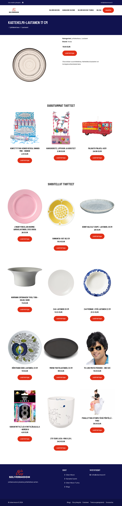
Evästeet (86, 502)
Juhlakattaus (15, 27)
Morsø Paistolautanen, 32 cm (61, 368)
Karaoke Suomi (68, 10)
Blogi (99, 10)
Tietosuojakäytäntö (97, 502)
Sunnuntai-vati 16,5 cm (61, 238)
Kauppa (108, 10)
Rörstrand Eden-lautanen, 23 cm (25, 368)
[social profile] (22, 2)
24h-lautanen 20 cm (61, 309)
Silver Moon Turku (86, 10)
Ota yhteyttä (76, 502)
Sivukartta (109, 502)
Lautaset (25, 27)
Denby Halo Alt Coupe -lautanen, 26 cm (97, 227)
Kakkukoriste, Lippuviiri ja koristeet (61, 148)
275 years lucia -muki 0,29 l (61, 438)
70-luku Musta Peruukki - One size (97, 368)
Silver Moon (54, 10)
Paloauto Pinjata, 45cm (97, 148)
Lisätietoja (69, 53)
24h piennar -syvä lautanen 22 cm (97, 309)
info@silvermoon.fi (106, 2)
